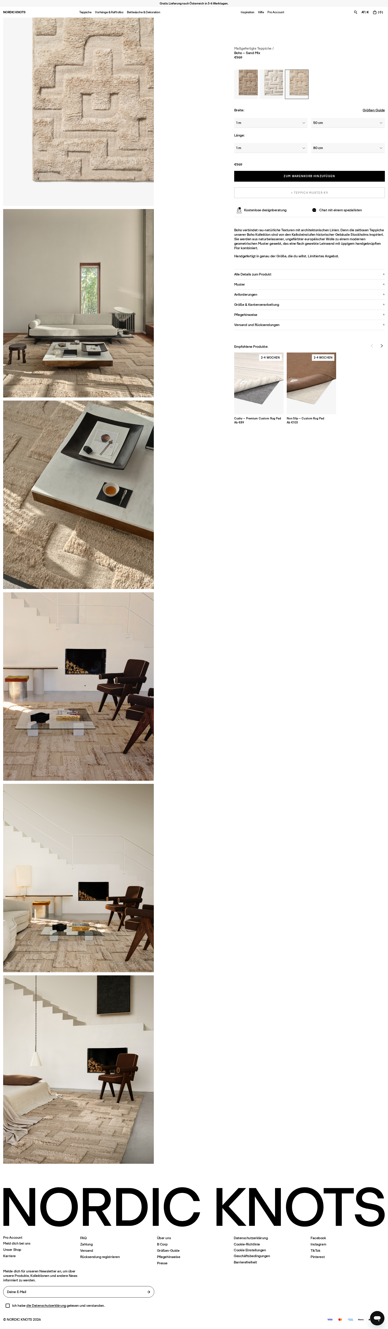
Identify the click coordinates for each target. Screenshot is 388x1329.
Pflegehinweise (168, 1257)
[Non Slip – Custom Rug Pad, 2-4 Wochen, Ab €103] (311, 383)
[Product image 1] (78, 112)
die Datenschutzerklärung (46, 1305)
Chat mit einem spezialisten (340, 210)
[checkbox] (7, 1305)
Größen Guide (374, 110)
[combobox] (271, 123)
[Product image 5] (78, 1069)
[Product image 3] (78, 495)
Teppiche (85, 12)
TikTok (315, 1250)
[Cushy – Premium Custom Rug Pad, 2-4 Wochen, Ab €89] (259, 383)
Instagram (318, 1244)
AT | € (365, 12)
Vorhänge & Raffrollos (109, 12)
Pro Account (275, 12)
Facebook (318, 1238)
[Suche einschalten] (355, 12)
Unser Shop (12, 1249)
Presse (162, 1263)
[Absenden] (149, 1292)
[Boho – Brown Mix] (246, 84)
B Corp (162, 1244)
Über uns (164, 1238)
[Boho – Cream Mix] (271, 84)
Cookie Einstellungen (250, 1250)
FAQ (83, 1238)
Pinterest (318, 1257)
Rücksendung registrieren (100, 1257)
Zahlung (86, 1244)
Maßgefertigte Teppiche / (254, 48)
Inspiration (247, 12)
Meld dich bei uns (16, 1243)
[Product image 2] (78, 303)
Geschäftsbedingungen (252, 1256)
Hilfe (261, 12)
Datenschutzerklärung (251, 1238)
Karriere (9, 1256)
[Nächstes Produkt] (382, 346)
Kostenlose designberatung (265, 210)
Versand (86, 1250)
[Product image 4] (78, 878)
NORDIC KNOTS (14, 12)
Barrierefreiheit (245, 1262)
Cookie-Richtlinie (247, 1244)
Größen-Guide (168, 1250)
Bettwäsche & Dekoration (143, 12)
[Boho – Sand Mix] (297, 84)
